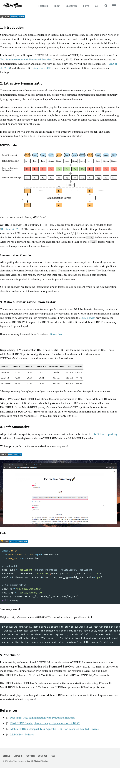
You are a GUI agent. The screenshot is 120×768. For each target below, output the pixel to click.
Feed (52, 756)
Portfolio (43, 6)
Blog (57, 6)
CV (96, 6)
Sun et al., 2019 (42, 68)
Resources (71, 6)
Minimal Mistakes (41, 761)
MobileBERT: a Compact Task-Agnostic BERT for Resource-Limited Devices (54, 729)
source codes (87, 318)
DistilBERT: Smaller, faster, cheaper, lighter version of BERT (45, 723)
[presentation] (70, 233)
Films (86, 6)
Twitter (30, 756)
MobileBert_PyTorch (22, 734)
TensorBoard (57, 334)
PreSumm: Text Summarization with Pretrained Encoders (42, 717)
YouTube (42, 756)
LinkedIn (18, 756)
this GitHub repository (104, 434)
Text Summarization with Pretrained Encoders (26, 59)
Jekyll (29, 761)
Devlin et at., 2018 (11, 229)
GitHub (6, 756)
